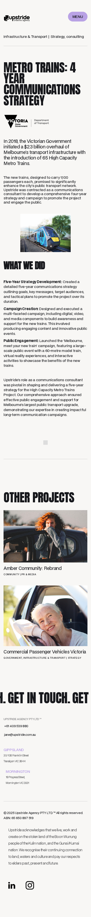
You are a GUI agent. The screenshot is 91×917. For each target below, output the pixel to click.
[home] (17, 16)
